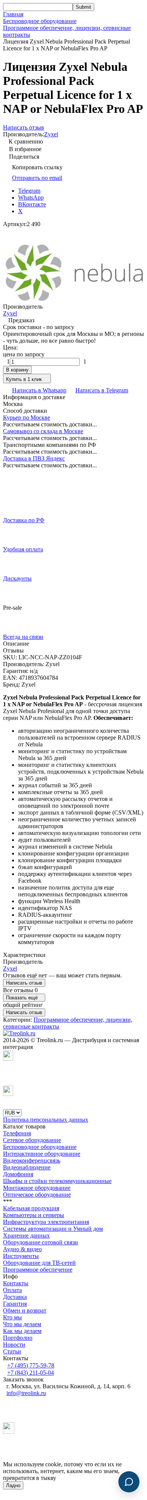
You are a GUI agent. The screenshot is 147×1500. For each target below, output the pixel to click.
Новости (14, 1344)
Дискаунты (17, 578)
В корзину (17, 370)
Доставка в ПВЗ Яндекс (34, 458)
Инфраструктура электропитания (46, 1222)
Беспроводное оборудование (40, 21)
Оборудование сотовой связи (40, 1242)
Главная (13, 14)
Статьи (12, 1351)
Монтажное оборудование (36, 1188)
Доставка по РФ (23, 520)
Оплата (12, 1290)
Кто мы (12, 1317)
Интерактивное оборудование (41, 1153)
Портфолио (17, 1338)
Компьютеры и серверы (33, 1215)
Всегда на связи (23, 637)
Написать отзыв (24, 983)
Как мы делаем (22, 1331)
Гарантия (15, 1303)
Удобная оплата (23, 549)
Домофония (18, 1174)
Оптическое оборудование (37, 1194)
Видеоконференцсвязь (31, 1160)
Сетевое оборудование (32, 1140)
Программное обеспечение (37, 1269)
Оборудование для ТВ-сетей (39, 1263)
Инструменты (21, 1256)
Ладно (13, 1485)
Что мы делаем (22, 1324)
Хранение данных (26, 1235)
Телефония (17, 1133)
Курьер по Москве (26, 417)
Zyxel (51, 134)
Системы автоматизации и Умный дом (53, 1228)
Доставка (15, 1297)
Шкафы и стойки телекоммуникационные (57, 1181)
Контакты (15, 1283)
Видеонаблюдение (27, 1167)
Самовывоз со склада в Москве (43, 431)
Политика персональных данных (45, 1119)
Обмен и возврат (24, 1310)
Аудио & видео (22, 1249)
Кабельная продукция (31, 1208)
